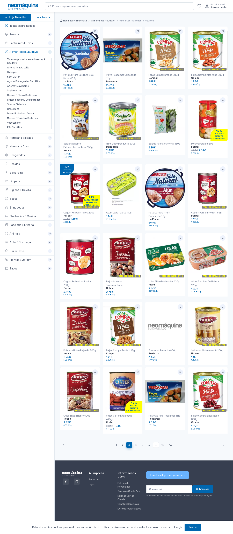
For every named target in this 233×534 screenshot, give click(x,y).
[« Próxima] (64, 445)
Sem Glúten (13, 76)
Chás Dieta (13, 109)
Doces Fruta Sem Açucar (21, 113)
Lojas (91, 484)
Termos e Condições (129, 491)
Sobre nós (94, 479)
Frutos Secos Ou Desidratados (23, 99)
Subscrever (202, 489)
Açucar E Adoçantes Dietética (23, 81)
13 (170, 445)
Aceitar (192, 527)
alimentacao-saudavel (103, 20)
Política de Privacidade (124, 485)
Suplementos (14, 90)
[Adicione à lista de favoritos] (95, 31)
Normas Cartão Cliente (126, 498)
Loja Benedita (17, 17)
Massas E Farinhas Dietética (22, 118)
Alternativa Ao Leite (18, 67)
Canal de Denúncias (128, 504)
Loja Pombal (43, 17)
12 (163, 445)
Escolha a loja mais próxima (166, 475)
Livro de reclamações (129, 508)
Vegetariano (14, 122)
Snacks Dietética (16, 104)
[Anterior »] (223, 445)
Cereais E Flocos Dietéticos (22, 95)
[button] (28, 34)
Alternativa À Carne (18, 86)
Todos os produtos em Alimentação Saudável (26, 61)
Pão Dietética (14, 127)
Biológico (12, 72)
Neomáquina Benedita (75, 20)
